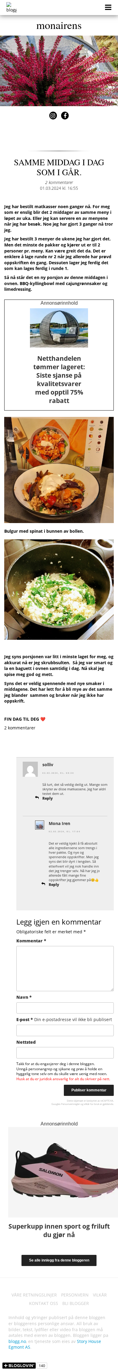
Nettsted (26, 1042)
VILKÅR (100, 1295)
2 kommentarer (59, 182)
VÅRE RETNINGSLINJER (34, 1295)
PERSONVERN (75, 1295)
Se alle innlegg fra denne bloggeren (59, 1260)
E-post (64, 1019)
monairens (59, 24)
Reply (47, 798)
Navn (24, 997)
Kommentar (31, 941)
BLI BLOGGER (75, 1303)
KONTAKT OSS (43, 1303)
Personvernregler (70, 1104)
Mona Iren (59, 823)
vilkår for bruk (91, 1104)
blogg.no (17, 1341)
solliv (47, 764)
